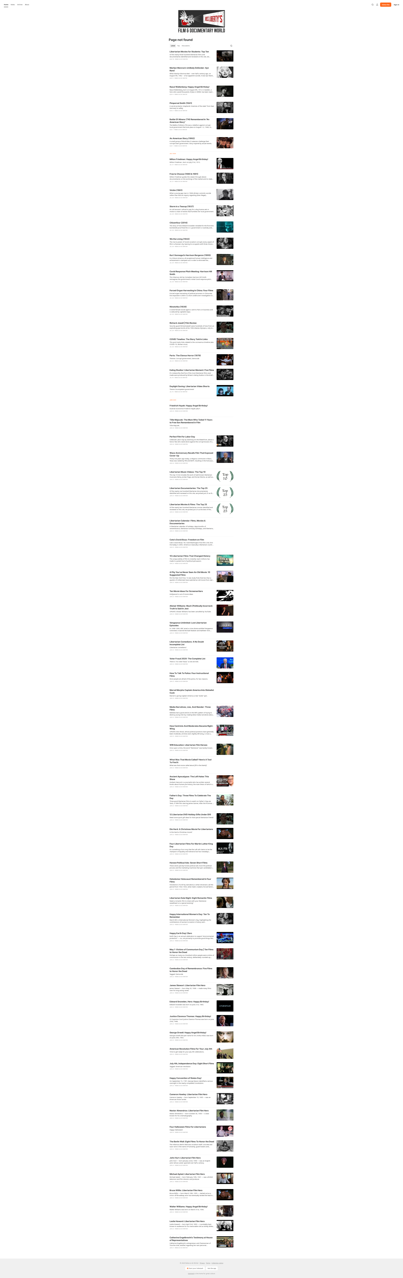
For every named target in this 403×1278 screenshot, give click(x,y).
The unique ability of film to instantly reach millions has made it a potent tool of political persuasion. (190, 560)
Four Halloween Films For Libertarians (188, 1127)
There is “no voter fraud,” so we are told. (184, 662)
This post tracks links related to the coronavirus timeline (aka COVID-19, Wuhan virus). (191, 343)
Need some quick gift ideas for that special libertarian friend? (192, 817)
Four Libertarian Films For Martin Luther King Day (191, 845)
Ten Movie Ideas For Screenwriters (186, 591)
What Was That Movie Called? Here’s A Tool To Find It (190, 761)
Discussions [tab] (186, 46)
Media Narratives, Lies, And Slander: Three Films (190, 708)
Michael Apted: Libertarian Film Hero (187, 1174)
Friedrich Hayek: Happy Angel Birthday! (189, 405)
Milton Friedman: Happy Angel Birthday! (189, 159)
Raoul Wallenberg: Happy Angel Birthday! (189, 87)
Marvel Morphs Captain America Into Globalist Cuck (192, 691)
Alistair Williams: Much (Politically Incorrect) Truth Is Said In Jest (191, 607)
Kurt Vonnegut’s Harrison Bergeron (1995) (190, 255)
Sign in (396, 5)
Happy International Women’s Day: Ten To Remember (190, 915)
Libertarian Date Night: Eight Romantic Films (191, 898)
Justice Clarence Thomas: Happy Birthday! (190, 1016)
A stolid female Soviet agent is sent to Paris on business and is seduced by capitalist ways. (191, 311)
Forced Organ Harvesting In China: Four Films (191, 290)
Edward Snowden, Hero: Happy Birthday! (189, 1001)
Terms (208, 1263)
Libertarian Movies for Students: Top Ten (189, 51)
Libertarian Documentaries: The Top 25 (188, 488)
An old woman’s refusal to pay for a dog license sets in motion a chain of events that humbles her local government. (192, 210)
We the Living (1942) (180, 239)
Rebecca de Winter (181, 59)
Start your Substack (196, 1268)
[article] (201, 57)
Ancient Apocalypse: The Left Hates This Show (189, 777)
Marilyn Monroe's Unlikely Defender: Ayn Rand (189, 69)
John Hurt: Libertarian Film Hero (185, 1158)
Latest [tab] (173, 46)
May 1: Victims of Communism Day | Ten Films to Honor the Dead (191, 950)
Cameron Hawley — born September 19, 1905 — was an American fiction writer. (190, 1098)
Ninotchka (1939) (178, 307)
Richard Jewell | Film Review (183, 323)
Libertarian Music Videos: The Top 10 (187, 472)
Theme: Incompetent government (182, 389)
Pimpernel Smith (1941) (181, 103)
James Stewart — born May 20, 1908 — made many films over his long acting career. (190, 989)
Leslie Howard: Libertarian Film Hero (187, 1221)
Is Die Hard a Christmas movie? (181, 832)
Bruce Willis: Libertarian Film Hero (186, 1190)
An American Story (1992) (182, 138)
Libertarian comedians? (178, 647)
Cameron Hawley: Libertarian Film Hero (188, 1094)
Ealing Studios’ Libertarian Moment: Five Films (192, 370)
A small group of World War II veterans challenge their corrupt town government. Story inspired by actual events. (191, 142)
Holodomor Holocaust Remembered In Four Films (190, 880)
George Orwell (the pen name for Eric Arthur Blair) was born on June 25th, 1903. (191, 1036)
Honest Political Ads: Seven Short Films (188, 863)
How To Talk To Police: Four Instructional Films (189, 674)
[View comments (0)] (185, 62)
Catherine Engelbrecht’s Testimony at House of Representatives (191, 1238)
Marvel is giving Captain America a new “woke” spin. (188, 696)
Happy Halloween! (176, 1130)
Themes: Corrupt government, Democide (184, 358)
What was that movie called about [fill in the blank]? (188, 765)
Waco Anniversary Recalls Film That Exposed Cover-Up (191, 454)
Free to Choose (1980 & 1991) (184, 174)
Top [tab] (178, 46)
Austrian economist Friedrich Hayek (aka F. (185, 409)
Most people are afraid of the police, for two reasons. (189, 679)
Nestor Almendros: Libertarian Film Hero (189, 1110)
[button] (6, 4)
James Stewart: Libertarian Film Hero (187, 985)
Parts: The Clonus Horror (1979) (185, 355)
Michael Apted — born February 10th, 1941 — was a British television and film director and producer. (191, 1178)
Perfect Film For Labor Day (182, 437)
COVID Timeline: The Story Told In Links (189, 339)
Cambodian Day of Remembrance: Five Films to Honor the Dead (191, 969)
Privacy (202, 1263)
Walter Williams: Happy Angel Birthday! (189, 1206)
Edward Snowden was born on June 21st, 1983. (187, 1004)
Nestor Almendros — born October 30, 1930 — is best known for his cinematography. (189, 1114)
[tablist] (180, 46)
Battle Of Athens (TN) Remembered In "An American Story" (189, 120)
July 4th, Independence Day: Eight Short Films (192, 1063)
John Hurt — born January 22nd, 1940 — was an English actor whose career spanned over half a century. (190, 1162)
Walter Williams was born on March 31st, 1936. (187, 1209)
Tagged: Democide (176, 974)
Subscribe (386, 5)
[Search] (372, 5)
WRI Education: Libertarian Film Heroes (188, 745)
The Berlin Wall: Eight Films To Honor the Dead (192, 1141)
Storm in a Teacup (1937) (182, 206)
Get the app (212, 1268)
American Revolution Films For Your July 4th (191, 1049)
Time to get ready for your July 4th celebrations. (187, 1052)
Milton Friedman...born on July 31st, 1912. (185, 162)
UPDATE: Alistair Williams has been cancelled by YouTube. (190, 611)
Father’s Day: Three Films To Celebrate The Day (190, 796)
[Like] (171, 62)
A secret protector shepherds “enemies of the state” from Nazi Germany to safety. (192, 107)
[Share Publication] (377, 5)
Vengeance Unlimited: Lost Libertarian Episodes (188, 624)
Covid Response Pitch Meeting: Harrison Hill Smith (191, 272)
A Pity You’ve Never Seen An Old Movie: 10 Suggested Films (190, 573)
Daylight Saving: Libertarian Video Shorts (190, 386)
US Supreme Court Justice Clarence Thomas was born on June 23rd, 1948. (192, 1020)
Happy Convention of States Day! (186, 1078)
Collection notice (217, 1263)
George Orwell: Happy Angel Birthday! (188, 1032)
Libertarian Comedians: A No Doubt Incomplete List (187, 643)
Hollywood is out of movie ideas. (181, 594)
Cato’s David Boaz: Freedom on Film (187, 540)
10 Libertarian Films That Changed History (190, 556)
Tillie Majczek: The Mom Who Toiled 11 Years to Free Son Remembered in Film (191, 421)
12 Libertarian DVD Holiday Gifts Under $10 (190, 814)
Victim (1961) (176, 190)
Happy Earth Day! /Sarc (181, 933)
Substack (191, 1274)
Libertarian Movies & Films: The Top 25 (188, 504)
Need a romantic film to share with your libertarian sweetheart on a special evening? (188, 902)
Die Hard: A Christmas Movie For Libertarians (191, 829)
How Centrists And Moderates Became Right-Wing (191, 727)
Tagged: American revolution (180, 1066)
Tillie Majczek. (175, 425)
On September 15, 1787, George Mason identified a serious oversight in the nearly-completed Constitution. (191, 1082)
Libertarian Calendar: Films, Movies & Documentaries (187, 522)
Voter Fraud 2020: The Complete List (187, 658)
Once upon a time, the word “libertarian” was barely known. (191, 748)
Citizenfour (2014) (179, 223)
